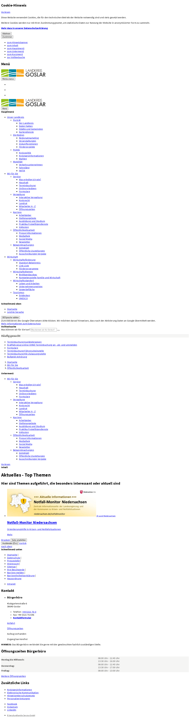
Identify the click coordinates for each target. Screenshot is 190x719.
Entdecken (24, 295)
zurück (22, 543)
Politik (16, 149)
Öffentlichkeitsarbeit (24, 229)
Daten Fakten (26, 125)
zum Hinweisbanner (17, 42)
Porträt (16, 120)
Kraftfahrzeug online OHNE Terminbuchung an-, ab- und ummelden (42, 344)
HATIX (22, 170)
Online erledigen (27, 188)
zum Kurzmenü (15, 54)
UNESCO (23, 298)
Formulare (24, 191)
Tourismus (18, 292)
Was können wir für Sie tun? (15, 329)
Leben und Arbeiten (29, 283)
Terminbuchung (27, 185)
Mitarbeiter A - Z (27, 206)
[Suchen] (58, 330)
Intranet (11, 583)
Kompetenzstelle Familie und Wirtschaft (39, 277)
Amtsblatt (24, 247)
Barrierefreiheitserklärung (21, 575)
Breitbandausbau (28, 274)
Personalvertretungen (18, 698)
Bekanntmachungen (23, 244)
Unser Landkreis (15, 117)
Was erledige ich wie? (30, 179)
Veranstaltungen (27, 140)
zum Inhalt (12, 45)
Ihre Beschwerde (15, 569)
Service (17, 176)
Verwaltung (19, 194)
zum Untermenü (15, 51)
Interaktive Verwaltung (30, 197)
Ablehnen (6, 34)
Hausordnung (14, 578)
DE (10, 317)
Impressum (13, 563)
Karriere (17, 212)
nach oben (6, 546)
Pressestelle (13, 560)
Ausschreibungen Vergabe (32, 253)
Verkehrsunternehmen (31, 164)
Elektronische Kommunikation (23, 692)
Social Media (25, 238)
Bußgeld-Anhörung (17, 356)
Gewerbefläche (27, 289)
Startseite (12, 309)
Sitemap (11, 566)
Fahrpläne (24, 167)
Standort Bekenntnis (30, 262)
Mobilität (17, 161)
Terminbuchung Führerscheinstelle (25, 350)
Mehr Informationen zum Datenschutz (21, 323)
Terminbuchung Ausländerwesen (24, 341)
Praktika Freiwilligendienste (33, 224)
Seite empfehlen (19, 540)
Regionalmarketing (29, 137)
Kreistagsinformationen (31, 155)
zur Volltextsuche (16, 57)
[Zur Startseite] (23, 75)
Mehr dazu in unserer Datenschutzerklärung (24, 28)
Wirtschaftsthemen (23, 271)
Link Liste (24, 265)
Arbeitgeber (25, 215)
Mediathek (24, 235)
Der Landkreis (26, 123)
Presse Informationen (30, 232)
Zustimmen (7, 37)
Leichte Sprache (15, 311)
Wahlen (23, 158)
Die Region (18, 134)
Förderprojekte (27, 146)
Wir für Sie (12, 173)
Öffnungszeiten (27, 209)
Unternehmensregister (31, 286)
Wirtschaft (12, 256)
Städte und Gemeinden (31, 128)
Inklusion (24, 227)
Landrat (23, 203)
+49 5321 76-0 (29, 611)
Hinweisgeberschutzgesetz (21, 695)
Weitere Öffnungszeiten (13, 676)
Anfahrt (11, 623)
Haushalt (23, 182)
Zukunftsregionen (28, 143)
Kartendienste (26, 131)
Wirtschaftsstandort (23, 280)
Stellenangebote (27, 218)
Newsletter (24, 241)
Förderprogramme (28, 268)
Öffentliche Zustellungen (32, 250)
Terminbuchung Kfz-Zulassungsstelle (26, 353)
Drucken (5, 539)
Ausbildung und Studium (32, 221)
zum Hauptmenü (15, 48)
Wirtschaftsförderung (24, 259)
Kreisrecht (24, 200)
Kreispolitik (25, 152)
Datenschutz (13, 557)
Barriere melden (15, 572)
